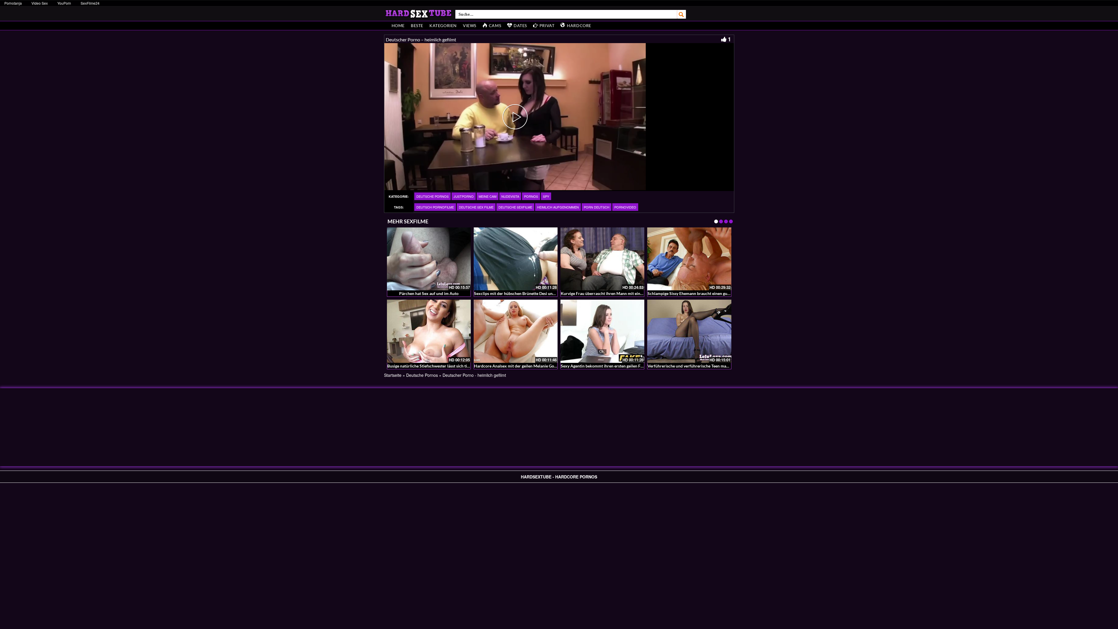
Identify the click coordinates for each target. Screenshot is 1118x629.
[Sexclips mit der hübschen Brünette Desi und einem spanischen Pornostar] (516, 258)
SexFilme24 (90, 3)
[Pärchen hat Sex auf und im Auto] (429, 258)
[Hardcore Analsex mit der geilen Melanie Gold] (516, 331)
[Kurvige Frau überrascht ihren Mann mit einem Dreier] (602, 258)
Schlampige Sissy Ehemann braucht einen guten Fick (695, 293)
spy (546, 196)
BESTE (417, 25)
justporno (464, 196)
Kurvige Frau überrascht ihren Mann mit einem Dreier (609, 293)
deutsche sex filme (476, 207)
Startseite (392, 375)
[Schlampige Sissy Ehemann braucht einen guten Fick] (689, 258)
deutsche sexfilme (515, 207)
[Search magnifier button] (681, 14)
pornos (531, 196)
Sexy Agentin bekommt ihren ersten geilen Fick (603, 365)
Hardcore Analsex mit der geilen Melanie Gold (516, 365)
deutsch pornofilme (435, 207)
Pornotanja (13, 3)
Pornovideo (625, 207)
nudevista (510, 196)
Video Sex (39, 3)
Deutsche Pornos (432, 196)
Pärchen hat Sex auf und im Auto (429, 293)
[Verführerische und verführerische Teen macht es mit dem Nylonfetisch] (689, 331)
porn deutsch (596, 207)
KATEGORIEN (443, 25)
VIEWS (469, 25)
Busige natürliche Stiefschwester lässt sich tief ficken (434, 365)
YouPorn (64, 3)
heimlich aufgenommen (558, 207)
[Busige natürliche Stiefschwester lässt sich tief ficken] (429, 331)
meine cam (487, 196)
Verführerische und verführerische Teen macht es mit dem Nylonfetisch (712, 365)
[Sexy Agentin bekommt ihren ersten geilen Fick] (602, 331)
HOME (398, 25)
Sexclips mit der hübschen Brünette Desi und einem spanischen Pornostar (540, 293)
